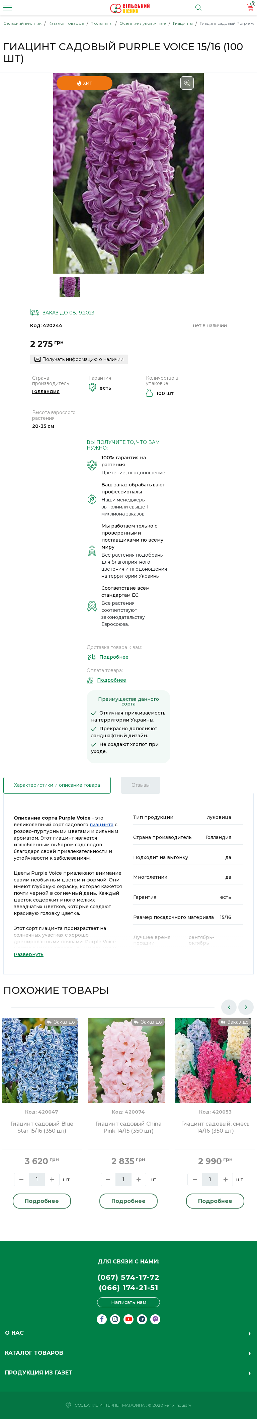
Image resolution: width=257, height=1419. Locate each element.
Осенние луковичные (142, 23)
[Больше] (52, 1179)
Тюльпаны (101, 23)
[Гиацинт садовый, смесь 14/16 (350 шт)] (213, 1068)
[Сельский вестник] (130, 8)
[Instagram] (115, 1319)
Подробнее (113, 657)
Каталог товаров (66, 23)
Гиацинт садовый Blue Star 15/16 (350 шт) (41, 1127)
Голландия (46, 391)
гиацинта (101, 825)
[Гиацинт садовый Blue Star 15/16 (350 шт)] (40, 1068)
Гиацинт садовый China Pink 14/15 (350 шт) (128, 1127)
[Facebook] (102, 1319)
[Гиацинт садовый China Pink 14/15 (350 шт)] (126, 1068)
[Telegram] (142, 1319)
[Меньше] (21, 1179)
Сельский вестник (22, 23)
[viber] (155, 1319)
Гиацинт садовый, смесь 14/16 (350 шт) (215, 1127)
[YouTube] (128, 1319)
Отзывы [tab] (141, 785)
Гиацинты (183, 23)
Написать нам (128, 1302)
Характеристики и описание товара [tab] (57, 785)
